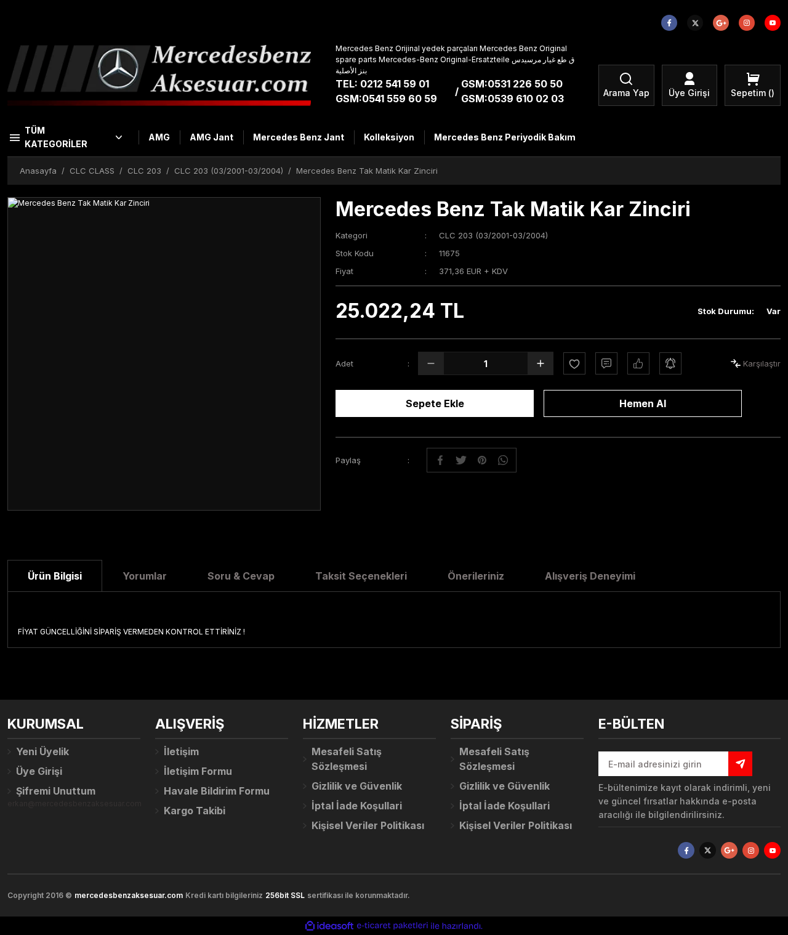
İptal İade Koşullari (357, 805)
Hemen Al (642, 403)
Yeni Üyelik (42, 751)
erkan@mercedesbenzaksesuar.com (74, 803)
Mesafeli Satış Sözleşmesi (347, 758)
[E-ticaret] (392, 925)
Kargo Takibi (194, 810)
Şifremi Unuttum (55, 791)
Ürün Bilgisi (55, 576)
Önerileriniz (476, 576)
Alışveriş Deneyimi (590, 576)
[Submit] (740, 763)
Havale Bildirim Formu (217, 791)
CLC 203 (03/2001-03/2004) (493, 235)
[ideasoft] (329, 926)
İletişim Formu (198, 771)
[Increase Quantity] (540, 363)
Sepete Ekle (435, 403)
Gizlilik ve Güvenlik (357, 786)
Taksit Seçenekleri (361, 576)
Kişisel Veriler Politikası (368, 825)
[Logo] (159, 74)
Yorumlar (145, 576)
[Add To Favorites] (574, 363)
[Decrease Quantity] (431, 363)
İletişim (181, 751)
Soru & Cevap (241, 576)
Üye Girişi (39, 771)
